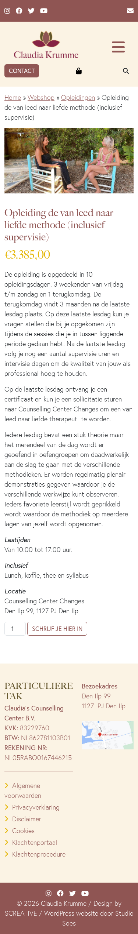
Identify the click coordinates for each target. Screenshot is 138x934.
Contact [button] (22, 70)
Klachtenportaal (34, 842)
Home (12, 97)
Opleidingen (78, 97)
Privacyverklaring (36, 807)
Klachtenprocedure (39, 854)
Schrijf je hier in (57, 628)
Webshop (41, 97)
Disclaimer (26, 819)
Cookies (23, 830)
